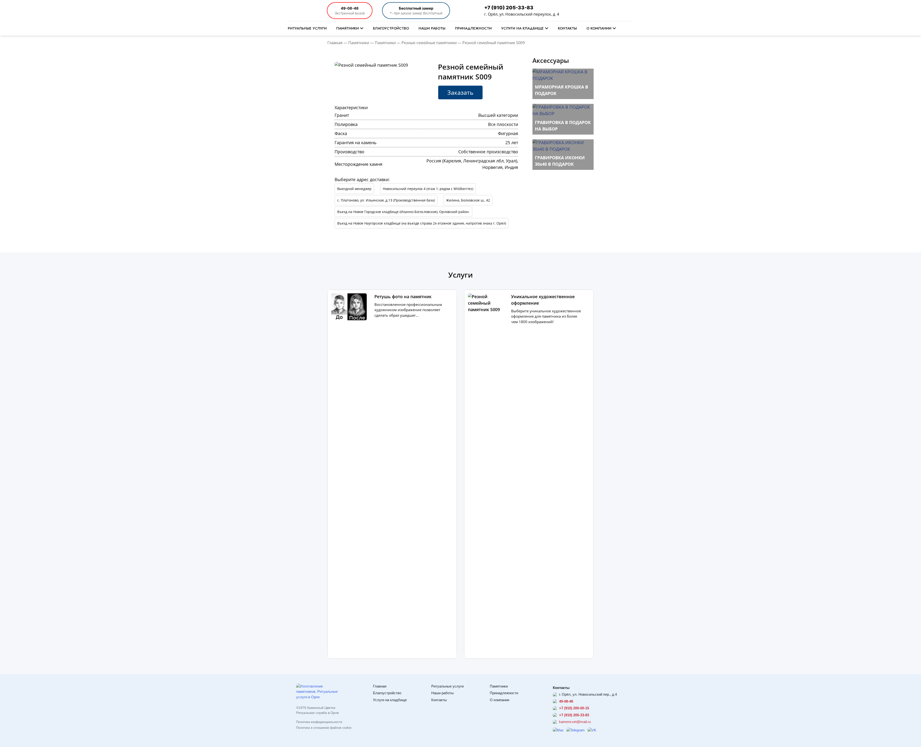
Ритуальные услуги (307, 28)
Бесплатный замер (416, 8)
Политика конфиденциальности (319, 722)
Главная (334, 42)
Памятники (347, 28)
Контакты (567, 28)
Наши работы (432, 28)
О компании (598, 28)
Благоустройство (391, 28)
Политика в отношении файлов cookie (323, 727)
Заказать (460, 92)
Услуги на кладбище (522, 28)
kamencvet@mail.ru (575, 722)
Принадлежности (473, 28)
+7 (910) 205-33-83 (508, 8)
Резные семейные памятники (429, 42)
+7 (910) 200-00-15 (574, 708)
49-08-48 (350, 8)
